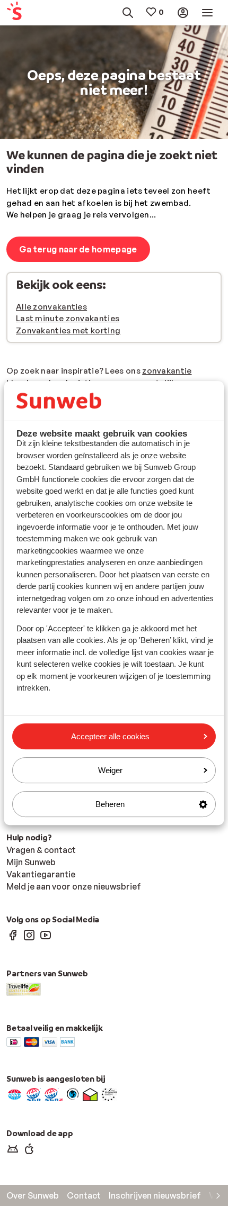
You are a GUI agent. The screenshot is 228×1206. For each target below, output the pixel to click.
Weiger (110, 770)
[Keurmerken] (14, 1094)
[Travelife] (23, 988)
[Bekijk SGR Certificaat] (34, 1094)
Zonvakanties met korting (68, 330)
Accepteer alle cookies (110, 736)
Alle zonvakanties (51, 307)
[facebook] (12, 934)
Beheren (110, 804)
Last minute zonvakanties (67, 318)
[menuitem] (20, 13)
